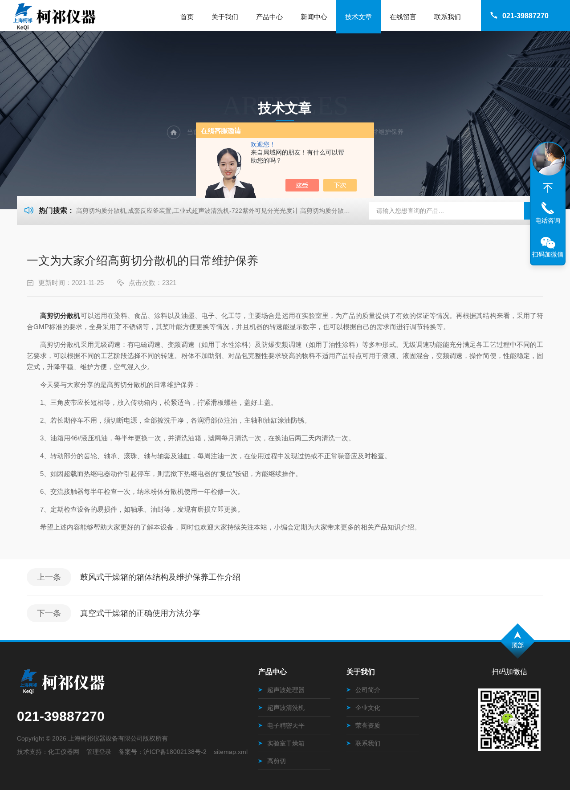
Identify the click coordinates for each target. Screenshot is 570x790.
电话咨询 (547, 220)
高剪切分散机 (60, 315)
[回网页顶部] (548, 188)
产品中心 (269, 16)
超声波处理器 (286, 689)
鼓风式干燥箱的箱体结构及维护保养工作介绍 (160, 577)
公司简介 (367, 689)
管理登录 (98, 751)
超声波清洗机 (286, 707)
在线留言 (403, 16)
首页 (187, 16)
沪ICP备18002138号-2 (175, 751)
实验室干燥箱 (286, 743)
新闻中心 (314, 16)
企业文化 (367, 707)
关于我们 (225, 16)
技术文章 (358, 16)
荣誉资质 (367, 725)
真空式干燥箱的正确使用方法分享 (140, 613)
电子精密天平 (286, 725)
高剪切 (276, 761)
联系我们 (447, 16)
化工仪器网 (63, 751)
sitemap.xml (231, 751)
